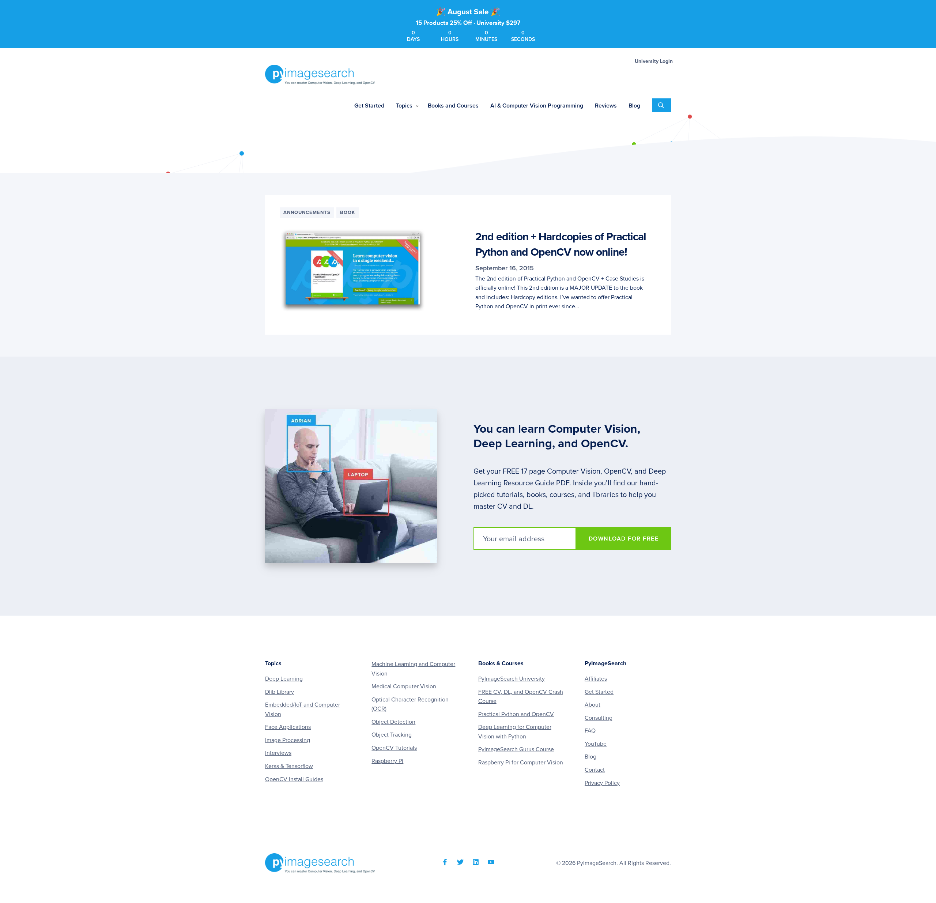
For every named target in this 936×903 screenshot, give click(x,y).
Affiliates (596, 678)
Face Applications (288, 727)
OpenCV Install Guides (294, 779)
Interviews (278, 753)
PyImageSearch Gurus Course (516, 749)
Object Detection (393, 722)
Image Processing (287, 740)
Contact (595, 770)
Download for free (624, 538)
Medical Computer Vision (403, 686)
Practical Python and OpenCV (516, 714)
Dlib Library (279, 692)
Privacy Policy (602, 783)
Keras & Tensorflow (289, 766)
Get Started (599, 692)
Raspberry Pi (387, 761)
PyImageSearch (320, 74)
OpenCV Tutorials (394, 748)
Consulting (598, 718)
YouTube (596, 744)
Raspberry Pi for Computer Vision (520, 762)
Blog (590, 756)
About (592, 704)
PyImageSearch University (511, 678)
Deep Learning (284, 678)
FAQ (590, 730)
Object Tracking (391, 734)
